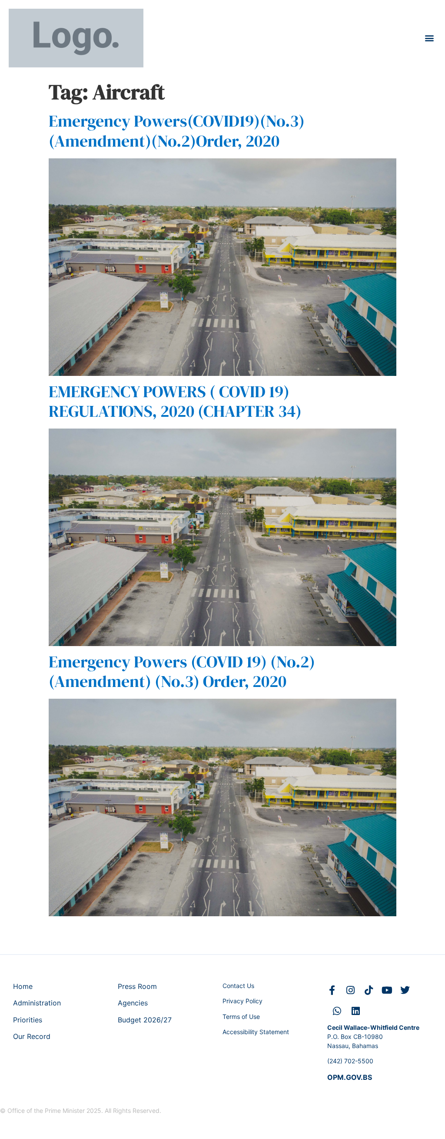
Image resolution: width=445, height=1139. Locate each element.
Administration (37, 1002)
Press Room (137, 986)
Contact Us (238, 985)
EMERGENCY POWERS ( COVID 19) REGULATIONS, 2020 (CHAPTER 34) (175, 401)
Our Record (31, 1036)
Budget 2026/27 (145, 1019)
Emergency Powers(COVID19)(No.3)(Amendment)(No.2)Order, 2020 (177, 131)
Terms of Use (241, 1016)
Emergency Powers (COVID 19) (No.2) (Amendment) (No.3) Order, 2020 (182, 671)
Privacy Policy (242, 1001)
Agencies (133, 1002)
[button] (429, 38)
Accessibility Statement (255, 1031)
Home (23, 986)
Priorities (27, 1019)
